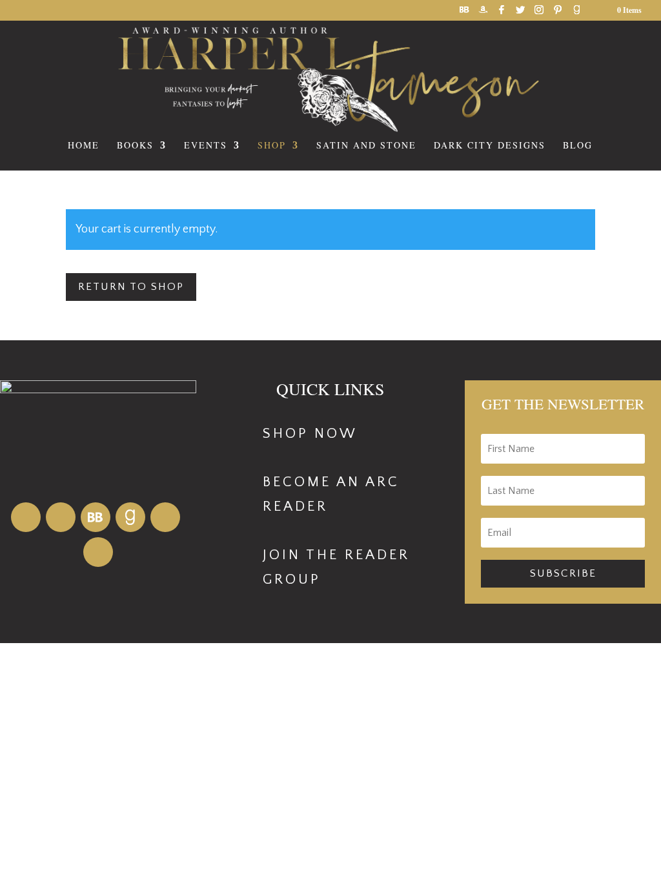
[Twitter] (520, 13)
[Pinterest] (558, 13)
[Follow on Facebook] (61, 517)
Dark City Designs (489, 146)
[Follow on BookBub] (95, 517)
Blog (578, 146)
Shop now (310, 434)
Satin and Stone (366, 146)
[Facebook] (501, 13)
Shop (272, 146)
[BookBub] (464, 13)
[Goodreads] (576, 13)
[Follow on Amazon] (26, 517)
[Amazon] (483, 13)
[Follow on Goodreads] (130, 517)
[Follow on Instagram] (165, 517)
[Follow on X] (98, 552)
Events (205, 146)
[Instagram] (539, 13)
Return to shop (131, 286)
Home (83, 146)
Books (135, 146)
